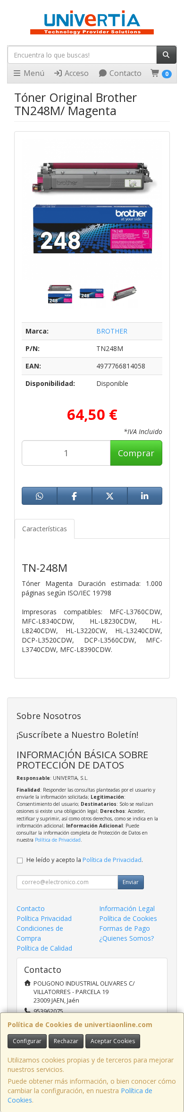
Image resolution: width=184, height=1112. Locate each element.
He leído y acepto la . (84, 860)
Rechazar (66, 1041)
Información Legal (127, 908)
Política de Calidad (44, 948)
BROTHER (111, 330)
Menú (33, 73)
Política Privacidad (44, 918)
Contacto (125, 73)
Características (44, 528)
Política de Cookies (128, 918)
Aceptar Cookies (113, 1041)
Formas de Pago (124, 928)
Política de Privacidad (58, 839)
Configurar (27, 1041)
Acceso (76, 73)
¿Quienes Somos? (126, 938)
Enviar (131, 882)
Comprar (136, 453)
